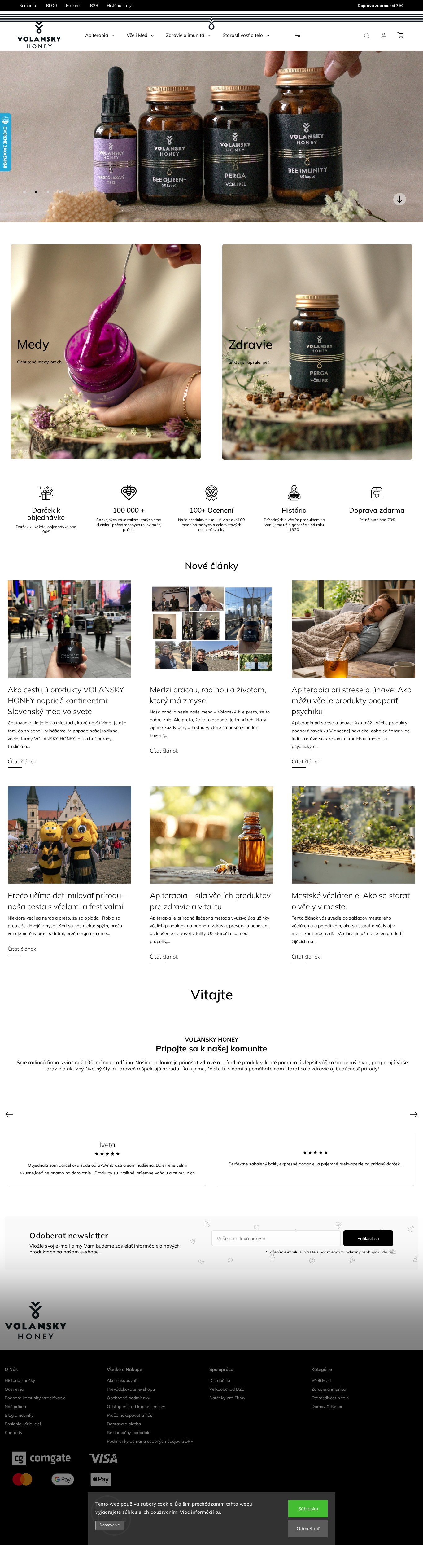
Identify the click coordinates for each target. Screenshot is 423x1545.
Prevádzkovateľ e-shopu (131, 1370)
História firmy (119, 5)
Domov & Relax (327, 1388)
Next (415, 1095)
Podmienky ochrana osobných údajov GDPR (150, 1422)
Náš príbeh (15, 1388)
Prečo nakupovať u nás (129, 1396)
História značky (20, 1362)
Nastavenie (110, 1525)
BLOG (51, 5)
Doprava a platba (124, 1405)
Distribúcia (219, 1362)
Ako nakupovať (122, 1362)
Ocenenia (14, 1370)
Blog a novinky (19, 1396)
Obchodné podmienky (128, 1379)
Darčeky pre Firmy (227, 1379)
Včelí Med (321, 1362)
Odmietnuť (308, 1528)
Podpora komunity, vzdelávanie (35, 1379)
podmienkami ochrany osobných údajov (356, 1233)
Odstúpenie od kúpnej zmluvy (136, 1388)
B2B (94, 5)
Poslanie (73, 5)
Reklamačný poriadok (128, 1414)
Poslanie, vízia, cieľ (23, 1405)
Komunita (28, 5)
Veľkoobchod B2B (227, 1370)
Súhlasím (308, 1509)
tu (218, 1512)
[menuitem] (99, 35)
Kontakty (13, 1414)
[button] (14, 127)
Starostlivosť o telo (330, 1379)
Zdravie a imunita (329, 1370)
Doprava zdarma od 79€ (380, 5)
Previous (10, 1095)
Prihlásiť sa (368, 1219)
